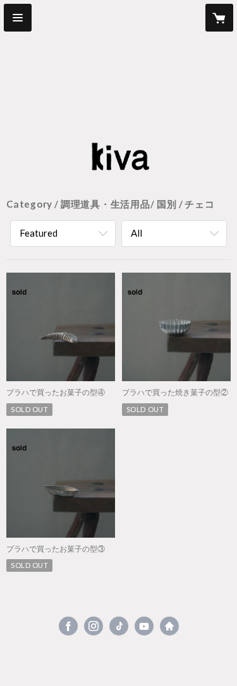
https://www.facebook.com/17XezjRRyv (68, 626)
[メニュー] (18, 18)
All (136, 233)
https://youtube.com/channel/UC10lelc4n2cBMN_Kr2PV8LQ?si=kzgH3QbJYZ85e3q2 (144, 626)
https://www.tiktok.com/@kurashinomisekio (118, 626)
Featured (39, 233)
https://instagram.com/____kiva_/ (93, 626)
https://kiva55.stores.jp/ (169, 626)
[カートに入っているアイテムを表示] (219, 18)
